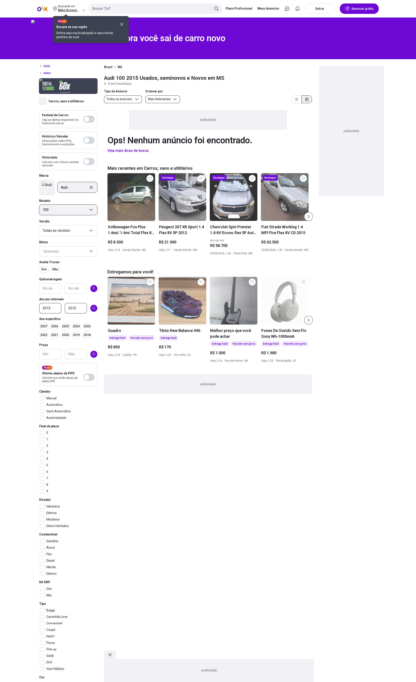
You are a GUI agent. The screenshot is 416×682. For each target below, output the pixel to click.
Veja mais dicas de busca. (128, 150)
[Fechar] (121, 24)
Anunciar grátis (362, 8)
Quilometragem (50, 279)
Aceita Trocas (49, 262)
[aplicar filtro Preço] (93, 354)
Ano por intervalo (51, 299)
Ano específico (50, 319)
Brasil (108, 67)
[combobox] (155, 8)
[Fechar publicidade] (110, 654)
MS (120, 67)
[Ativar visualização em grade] (307, 99)
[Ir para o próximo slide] (308, 216)
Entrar (319, 8)
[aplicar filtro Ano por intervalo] (93, 308)
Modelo (44, 200)
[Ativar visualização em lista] (296, 99)
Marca (44, 175)
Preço (43, 345)
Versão (44, 221)
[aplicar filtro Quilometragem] (93, 288)
